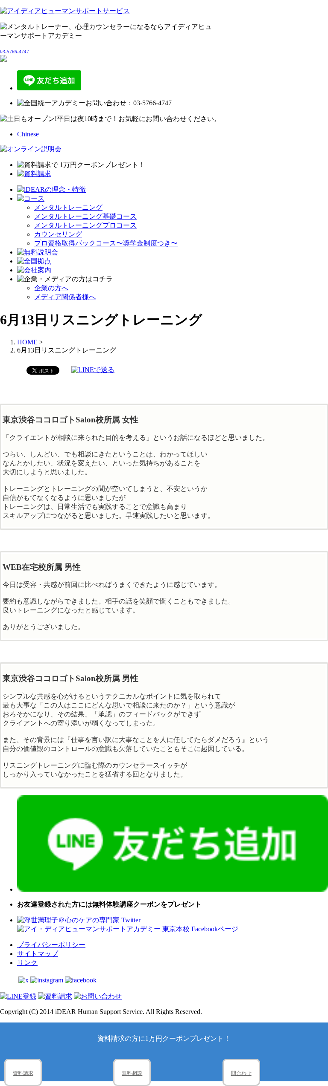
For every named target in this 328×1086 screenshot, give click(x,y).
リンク (27, 962)
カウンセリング (58, 234)
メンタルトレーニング (68, 207)
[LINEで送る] (92, 369)
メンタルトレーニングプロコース (85, 225)
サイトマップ (37, 953)
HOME (27, 342)
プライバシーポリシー (51, 944)
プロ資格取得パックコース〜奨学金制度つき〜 (106, 243)
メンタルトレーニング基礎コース (85, 216)
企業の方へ (51, 288)
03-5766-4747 (14, 51)
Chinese (28, 134)
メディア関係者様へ (65, 296)
